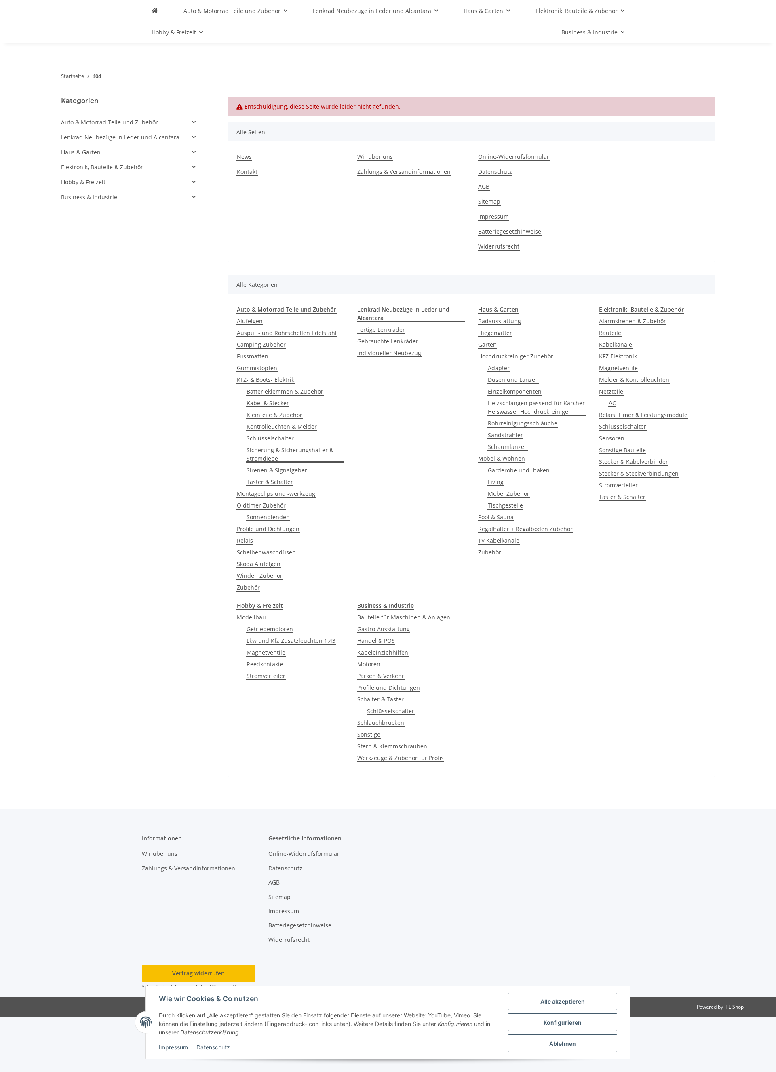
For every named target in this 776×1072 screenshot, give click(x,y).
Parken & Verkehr (380, 676)
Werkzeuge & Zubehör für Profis (400, 758)
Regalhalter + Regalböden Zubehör (525, 529)
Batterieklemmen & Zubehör (285, 391)
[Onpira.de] (155, 10)
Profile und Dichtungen (268, 529)
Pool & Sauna (496, 517)
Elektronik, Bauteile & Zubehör (102, 167)
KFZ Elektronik (618, 356)
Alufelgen (250, 321)
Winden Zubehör (260, 575)
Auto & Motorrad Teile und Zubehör (109, 122)
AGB (483, 186)
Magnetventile (618, 368)
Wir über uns (375, 156)
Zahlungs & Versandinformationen (404, 171)
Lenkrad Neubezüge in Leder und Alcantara (120, 137)
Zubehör (248, 587)
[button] (128, 122)
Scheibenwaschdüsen (266, 552)
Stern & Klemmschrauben (392, 746)
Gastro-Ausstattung (383, 629)
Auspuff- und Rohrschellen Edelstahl (287, 333)
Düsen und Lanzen (513, 379)
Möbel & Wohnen (501, 458)
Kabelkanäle (615, 344)
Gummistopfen (257, 368)
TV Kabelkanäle (498, 540)
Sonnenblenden (268, 517)
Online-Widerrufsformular (513, 156)
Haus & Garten (81, 152)
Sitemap (489, 201)
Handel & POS (376, 640)
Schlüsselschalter (270, 438)
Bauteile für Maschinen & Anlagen (403, 617)
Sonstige (368, 734)
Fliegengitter (495, 333)
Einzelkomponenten (515, 391)
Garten (487, 344)
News (244, 156)
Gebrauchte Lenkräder (387, 341)
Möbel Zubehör (508, 493)
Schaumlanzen (508, 447)
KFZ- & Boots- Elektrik (265, 379)
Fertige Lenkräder (381, 329)
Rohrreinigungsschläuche (522, 423)
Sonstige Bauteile (622, 450)
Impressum (173, 1047)
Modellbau (251, 617)
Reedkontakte (265, 664)
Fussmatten (252, 356)
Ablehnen (562, 1043)
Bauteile (610, 333)
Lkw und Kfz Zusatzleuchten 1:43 (291, 640)
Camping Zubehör (261, 344)
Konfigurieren (563, 1022)
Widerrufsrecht (498, 246)
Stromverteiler (618, 485)
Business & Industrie (89, 197)
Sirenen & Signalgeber (277, 470)
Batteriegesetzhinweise (509, 231)
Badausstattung (499, 321)
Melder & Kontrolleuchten (634, 379)
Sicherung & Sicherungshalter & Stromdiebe (290, 454)
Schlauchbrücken (380, 723)
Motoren (368, 664)
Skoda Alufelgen (258, 564)
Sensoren (611, 438)
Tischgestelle (505, 505)
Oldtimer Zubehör (261, 505)
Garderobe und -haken (519, 470)
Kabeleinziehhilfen (382, 652)
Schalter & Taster (380, 699)
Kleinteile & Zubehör (274, 415)
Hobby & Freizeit (83, 182)
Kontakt (247, 171)
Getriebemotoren (270, 629)
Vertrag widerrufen (198, 973)
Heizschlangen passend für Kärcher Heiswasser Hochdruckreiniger (536, 407)
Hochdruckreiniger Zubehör (515, 356)
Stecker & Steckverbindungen (639, 473)
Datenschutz (213, 1047)
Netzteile (611, 391)
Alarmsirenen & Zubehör (632, 321)
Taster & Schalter (270, 482)
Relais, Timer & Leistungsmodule (643, 415)
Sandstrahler (505, 435)
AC (612, 403)
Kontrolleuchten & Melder (282, 426)
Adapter (499, 368)
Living (496, 482)
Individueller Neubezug (389, 353)
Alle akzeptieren (562, 1001)
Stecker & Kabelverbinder (633, 461)
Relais (245, 540)
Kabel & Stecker (268, 403)
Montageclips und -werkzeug (276, 493)
